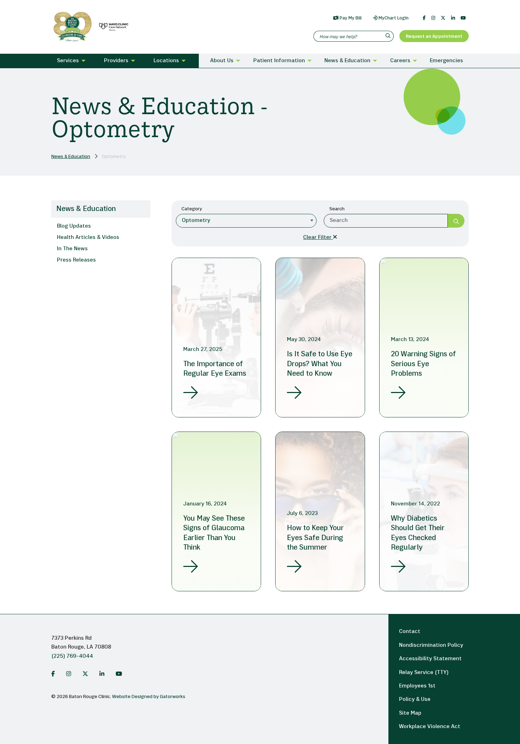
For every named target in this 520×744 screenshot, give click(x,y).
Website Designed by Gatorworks (148, 697)
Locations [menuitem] (166, 61)
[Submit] (456, 221)
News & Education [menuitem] (347, 61)
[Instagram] (433, 18)
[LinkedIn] (453, 18)
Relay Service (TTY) (424, 672)
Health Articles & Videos (88, 237)
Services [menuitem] (68, 61)
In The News (72, 249)
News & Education (70, 156)
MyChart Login (393, 18)
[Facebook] (424, 18)
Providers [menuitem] (116, 61)
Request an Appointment (434, 36)
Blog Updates (74, 226)
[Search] (389, 36)
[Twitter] (443, 18)
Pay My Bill (350, 18)
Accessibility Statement (430, 659)
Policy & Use (415, 699)
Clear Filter (318, 237)
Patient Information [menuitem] (279, 61)
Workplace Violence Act (429, 727)
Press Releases (76, 260)
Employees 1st (417, 686)
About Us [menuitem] (221, 61)
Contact (409, 631)
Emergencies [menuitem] (446, 61)
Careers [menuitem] (400, 61)
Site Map (410, 713)
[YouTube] (463, 18)
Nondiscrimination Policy (431, 645)
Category (191, 209)
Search (337, 209)
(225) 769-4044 (72, 656)
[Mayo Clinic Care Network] (112, 27)
